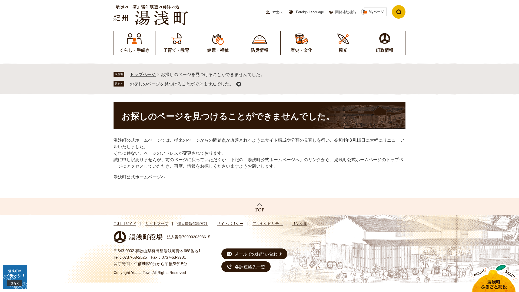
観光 (343, 50)
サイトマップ (156, 223)
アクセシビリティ (267, 223)
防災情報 (259, 50)
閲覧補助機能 (345, 12)
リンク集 (299, 223)
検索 (398, 12)
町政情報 (384, 50)
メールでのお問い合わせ (258, 254)
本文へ (277, 12)
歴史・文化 (301, 50)
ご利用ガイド (125, 223)
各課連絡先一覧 (250, 267)
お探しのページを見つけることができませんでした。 (182, 84)
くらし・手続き (134, 50)
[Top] (259, 207)
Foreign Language (310, 12)
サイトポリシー (230, 223)
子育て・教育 (176, 50)
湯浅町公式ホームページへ (139, 177)
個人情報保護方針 (192, 223)
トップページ (143, 74)
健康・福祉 (218, 50)
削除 (238, 84)
